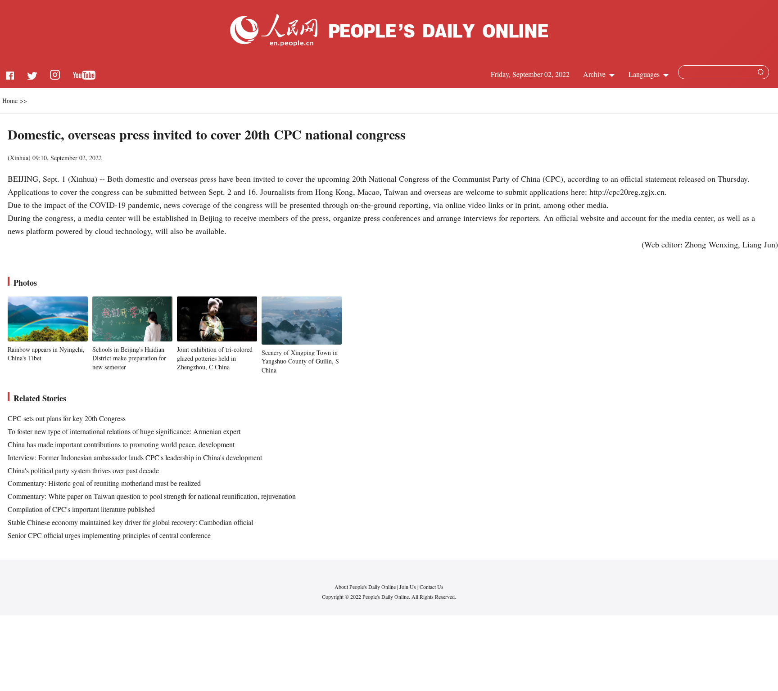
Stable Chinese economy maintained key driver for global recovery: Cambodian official (130, 522)
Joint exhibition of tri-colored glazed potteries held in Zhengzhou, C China (215, 358)
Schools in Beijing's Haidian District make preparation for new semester (129, 358)
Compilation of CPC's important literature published (81, 509)
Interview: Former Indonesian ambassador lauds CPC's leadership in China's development (135, 457)
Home (10, 100)
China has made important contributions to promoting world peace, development (121, 444)
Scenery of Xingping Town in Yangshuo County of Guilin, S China (300, 361)
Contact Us (431, 586)
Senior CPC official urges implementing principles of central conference (109, 535)
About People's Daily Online (365, 586)
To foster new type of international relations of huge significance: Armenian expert (124, 431)
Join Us (408, 586)
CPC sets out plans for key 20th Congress (67, 418)
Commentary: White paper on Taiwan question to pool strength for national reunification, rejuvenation (152, 496)
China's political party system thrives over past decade (83, 470)
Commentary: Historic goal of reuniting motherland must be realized (104, 483)
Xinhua (19, 157)
